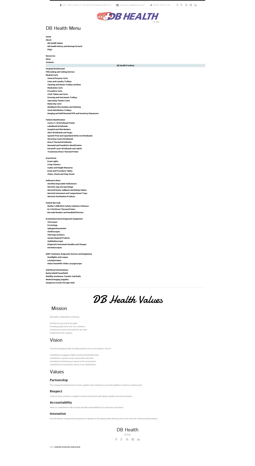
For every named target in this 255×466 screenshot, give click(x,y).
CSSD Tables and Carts (57, 94)
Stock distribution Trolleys (59, 110)
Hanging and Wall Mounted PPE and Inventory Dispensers (73, 113)
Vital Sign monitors (56, 235)
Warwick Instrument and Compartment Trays (67, 193)
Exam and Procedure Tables (60, 171)
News (48, 59)
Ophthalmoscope (55, 241)
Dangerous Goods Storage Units (60, 283)
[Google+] (181, 5)
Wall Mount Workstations (57, 270)
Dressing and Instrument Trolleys (62, 97)
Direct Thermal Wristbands (59, 142)
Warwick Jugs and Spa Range (60, 187)
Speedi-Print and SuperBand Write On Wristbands (69, 136)
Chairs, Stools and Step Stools (61, 174)
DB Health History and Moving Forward (64, 46)
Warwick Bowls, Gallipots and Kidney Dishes (67, 190)
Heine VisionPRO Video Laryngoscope (64, 263)
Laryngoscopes (54, 260)
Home (48, 37)
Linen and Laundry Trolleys (59, 81)
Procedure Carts (54, 91)
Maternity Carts (54, 104)
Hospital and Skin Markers (59, 129)
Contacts (50, 62)
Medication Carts (55, 88)
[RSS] (186, 5)
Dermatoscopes (54, 248)
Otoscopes (52, 222)
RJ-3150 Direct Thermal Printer (61, 209)
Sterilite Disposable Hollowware (62, 184)
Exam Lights (52, 161)
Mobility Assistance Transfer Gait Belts (63, 276)
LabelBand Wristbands (57, 126)
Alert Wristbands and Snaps (59, 133)
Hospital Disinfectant (55, 69)
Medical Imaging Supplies (57, 279)
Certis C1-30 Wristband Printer (61, 123)
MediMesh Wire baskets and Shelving (64, 107)
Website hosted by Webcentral (67, 447)
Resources (50, 56)
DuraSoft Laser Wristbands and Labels (64, 148)
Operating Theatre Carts (58, 101)
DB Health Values (55, 43)
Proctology (52, 225)
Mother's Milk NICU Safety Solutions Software (68, 206)
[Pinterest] (191, 5)
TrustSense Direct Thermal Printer (62, 152)
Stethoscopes (53, 232)
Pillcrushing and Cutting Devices (60, 72)
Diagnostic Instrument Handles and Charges (66, 244)
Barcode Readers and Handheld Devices (65, 212)
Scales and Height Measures (60, 168)
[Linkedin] (195, 5)
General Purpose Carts (57, 78)
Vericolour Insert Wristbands (60, 139)
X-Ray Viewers (54, 164)
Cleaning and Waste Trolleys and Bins (64, 85)
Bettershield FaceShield (57, 273)
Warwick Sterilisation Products (61, 196)
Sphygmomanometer (56, 228)
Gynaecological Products (58, 238)
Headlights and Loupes (57, 257)
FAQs (49, 49)
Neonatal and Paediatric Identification (64, 145)
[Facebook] (177, 5)
